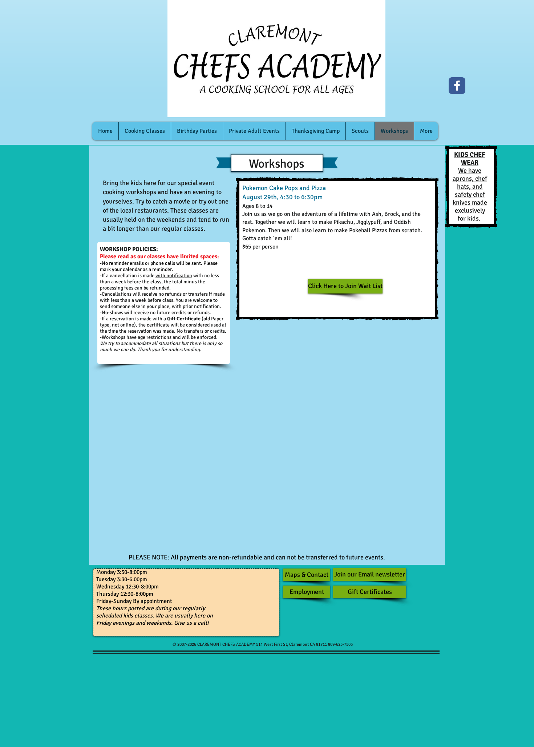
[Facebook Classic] (457, 85)
